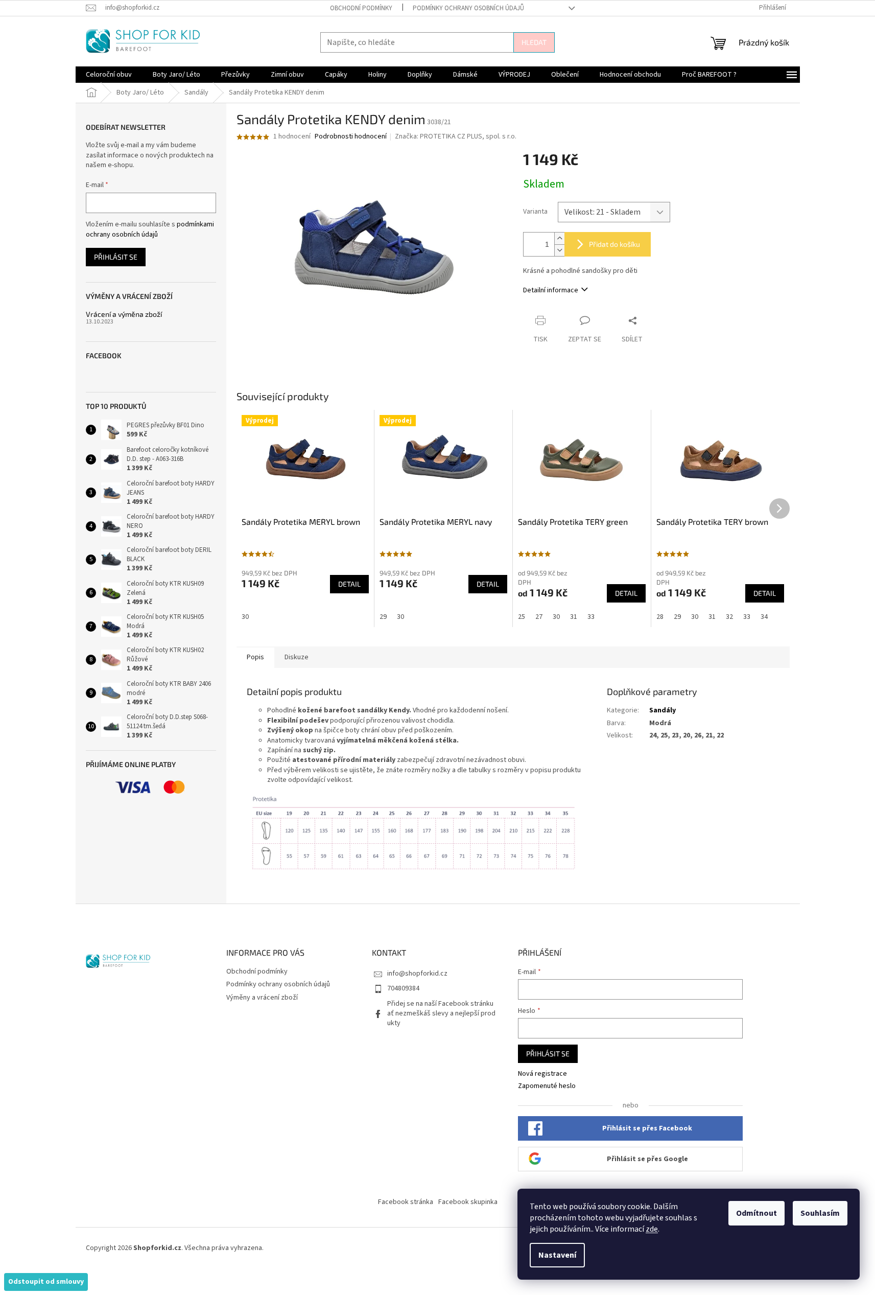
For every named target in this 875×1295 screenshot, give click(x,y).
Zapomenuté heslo (547, 1086)
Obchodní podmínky (361, 8)
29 (383, 617)
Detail (349, 584)
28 (660, 617)
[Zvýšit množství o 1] (559, 238)
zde (652, 1229)
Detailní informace (550, 290)
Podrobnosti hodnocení (351, 137)
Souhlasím (820, 1213)
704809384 (403, 988)
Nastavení (557, 1255)
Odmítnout (756, 1213)
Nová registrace (542, 1074)
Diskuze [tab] (297, 657)
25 (521, 617)
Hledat (534, 42)
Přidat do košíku (614, 244)
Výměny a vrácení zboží (262, 997)
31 (573, 617)
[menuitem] (109, 74)
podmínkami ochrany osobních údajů (150, 229)
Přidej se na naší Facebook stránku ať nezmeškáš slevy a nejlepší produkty (441, 1014)
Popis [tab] (255, 657)
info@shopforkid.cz (417, 973)
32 (729, 617)
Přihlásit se (115, 256)
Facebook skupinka (468, 1202)
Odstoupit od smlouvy (46, 1282)
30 (245, 617)
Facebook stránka (405, 1202)
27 (538, 617)
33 (591, 617)
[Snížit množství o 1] (559, 250)
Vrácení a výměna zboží (124, 314)
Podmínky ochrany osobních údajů (468, 8)
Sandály (662, 710)
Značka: (455, 136)
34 (764, 617)
